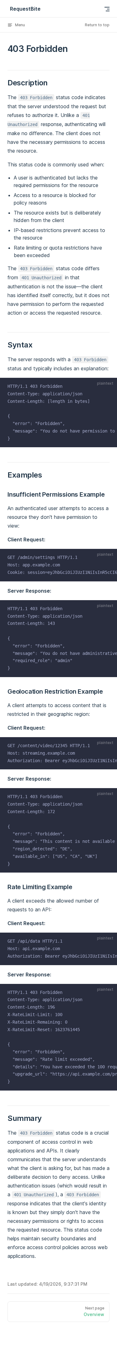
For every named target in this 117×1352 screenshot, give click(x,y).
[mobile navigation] (107, 9)
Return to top (97, 25)
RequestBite (25, 9)
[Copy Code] (108, 386)
